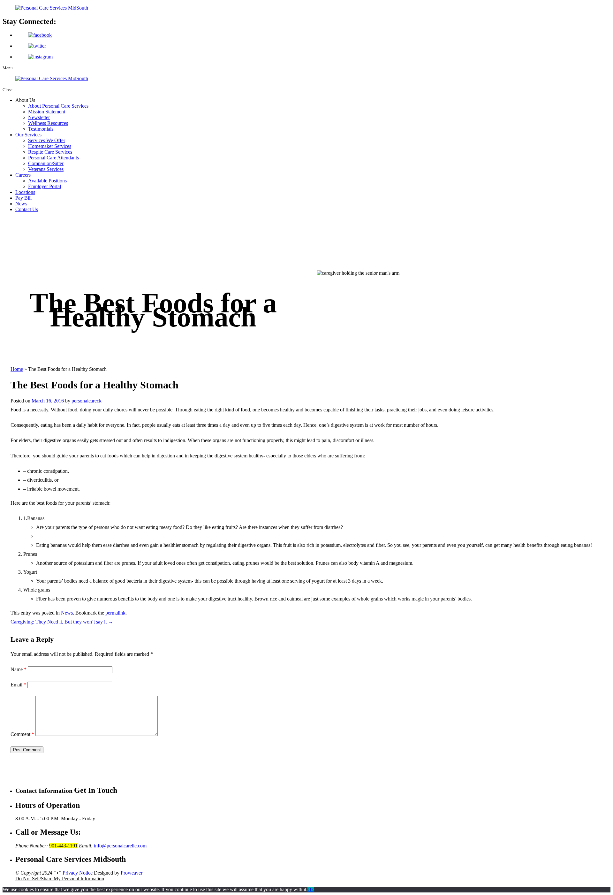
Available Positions (47, 180)
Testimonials (40, 129)
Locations (25, 192)
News (21, 203)
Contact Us (26, 209)
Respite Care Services (50, 152)
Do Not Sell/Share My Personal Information (59, 878)
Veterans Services (46, 169)
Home (17, 369)
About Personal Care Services (58, 106)
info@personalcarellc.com (120, 845)
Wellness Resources (48, 123)
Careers (23, 175)
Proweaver (131, 873)
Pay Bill (23, 198)
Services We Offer (46, 140)
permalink (115, 613)
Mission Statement (46, 111)
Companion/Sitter (46, 163)
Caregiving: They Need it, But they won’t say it (62, 621)
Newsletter (39, 117)
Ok (310, 889)
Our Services (28, 134)
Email (18, 684)
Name (18, 669)
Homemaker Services (49, 146)
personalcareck (87, 400)
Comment (22, 734)
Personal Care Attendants (53, 157)
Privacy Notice (78, 873)
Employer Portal (44, 186)
